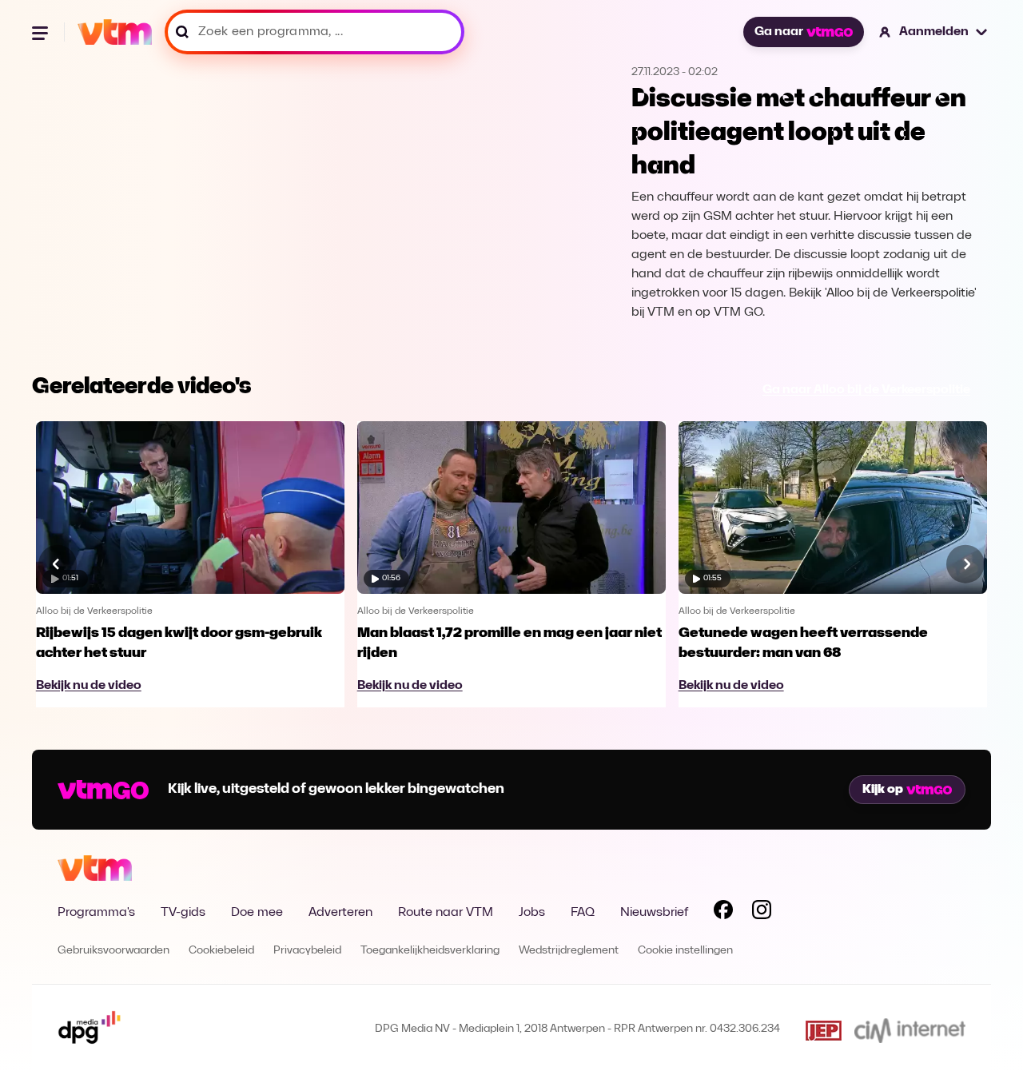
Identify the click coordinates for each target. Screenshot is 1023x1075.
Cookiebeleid (221, 951)
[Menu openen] (41, 32)
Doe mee (257, 912)
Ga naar (778, 32)
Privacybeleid (307, 951)
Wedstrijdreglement (569, 951)
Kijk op (882, 789)
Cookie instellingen (685, 951)
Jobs (532, 912)
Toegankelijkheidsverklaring (430, 951)
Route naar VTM (445, 912)
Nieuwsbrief (654, 912)
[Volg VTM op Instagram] (761, 913)
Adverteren (340, 912)
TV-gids (183, 912)
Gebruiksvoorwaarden (113, 951)
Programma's (96, 912)
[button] (934, 32)
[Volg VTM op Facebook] (723, 913)
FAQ (583, 912)
